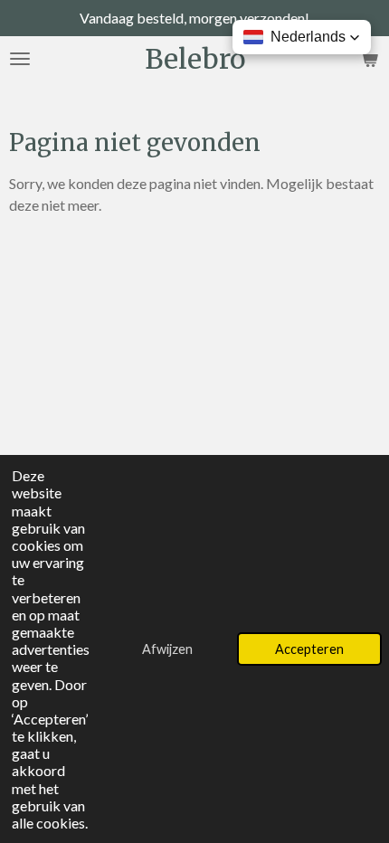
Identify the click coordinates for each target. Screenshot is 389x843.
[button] (301, 37)
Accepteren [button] (309, 649)
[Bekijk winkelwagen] (369, 58)
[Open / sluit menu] (20, 58)
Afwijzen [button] (167, 649)
